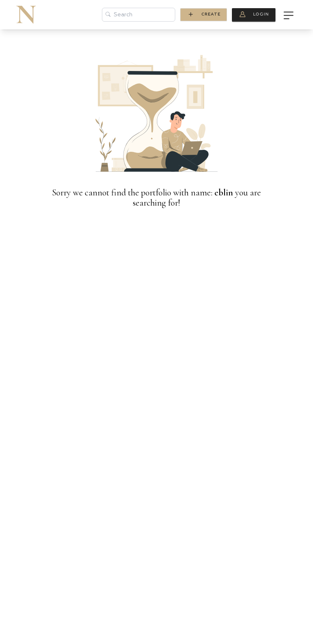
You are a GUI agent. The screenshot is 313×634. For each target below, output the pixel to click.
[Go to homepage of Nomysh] (26, 14)
